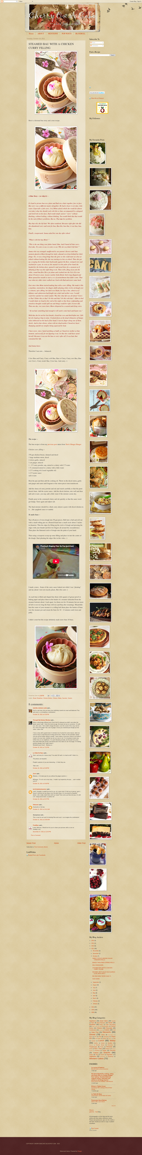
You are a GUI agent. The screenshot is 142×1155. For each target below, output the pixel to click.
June (94, 990)
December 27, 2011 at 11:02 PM (42, 831)
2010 (92, 1007)
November (96, 953)
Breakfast (40, 698)
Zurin (34, 773)
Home (31, 33)
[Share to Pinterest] (59, 696)
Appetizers (92, 1021)
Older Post (81, 843)
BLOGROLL (80, 33)
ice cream (98, 1038)
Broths (101, 1024)
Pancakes (110, 1045)
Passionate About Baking (98, 1100)
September (96, 982)
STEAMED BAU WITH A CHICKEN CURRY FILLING (102, 968)
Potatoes (107, 1048)
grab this (91, 1112)
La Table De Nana (38, 753)
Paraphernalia (93, 1047)
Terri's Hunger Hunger (73, 444)
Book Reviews (101, 1022)
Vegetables (110, 1054)
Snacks (70, 698)
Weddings (110, 1056)
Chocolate (109, 1028)
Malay (59, 698)
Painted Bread (100, 1045)
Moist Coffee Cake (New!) (98, 1101)
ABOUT (41, 33)
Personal (109, 1047)
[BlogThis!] (53, 696)
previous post (52, 444)
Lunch (101, 1040)
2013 (92, 943)
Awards (113, 1021)
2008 (92, 1012)
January (95, 1003)
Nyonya (91, 1045)
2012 (92, 946)
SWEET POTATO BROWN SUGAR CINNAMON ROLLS (102, 959)
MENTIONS (53, 33)
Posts (93, 42)
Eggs (90, 1036)
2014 (92, 940)
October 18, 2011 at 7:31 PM (41, 747)
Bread (34, 698)
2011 (92, 948)
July (94, 987)
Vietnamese (102, 1056)
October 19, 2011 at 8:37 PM (41, 799)
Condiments (92, 1030)
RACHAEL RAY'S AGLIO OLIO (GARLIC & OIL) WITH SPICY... (103, 972)
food (96, 1112)
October (95, 956)
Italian (109, 1038)
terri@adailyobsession (39, 789)
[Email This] (52, 696)
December (96, 951)
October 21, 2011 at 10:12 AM (41, 809)
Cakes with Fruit (95, 1026)
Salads (104, 1050)
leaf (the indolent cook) (40, 708)
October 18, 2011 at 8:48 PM (41, 768)
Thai (96, 1054)
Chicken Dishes (47, 698)
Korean (93, 1040)
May (94, 993)
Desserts (107, 1032)
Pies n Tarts (98, 1048)
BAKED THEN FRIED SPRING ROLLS (103, 962)
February (95, 1001)
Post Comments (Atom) (41, 847)
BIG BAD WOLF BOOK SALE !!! (101, 976)
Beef (92, 1022)
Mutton (103, 1043)
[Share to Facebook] (57, 696)
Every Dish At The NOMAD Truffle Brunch (102, 1081)
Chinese (55, 698)
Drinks (103, 1034)
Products (97, 1050)
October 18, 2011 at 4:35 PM (41, 714)
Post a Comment (35, 835)
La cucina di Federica (97, 1067)
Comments (95, 45)
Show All (113, 1105)
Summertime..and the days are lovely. (101, 1095)
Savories (64, 698)
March (95, 998)
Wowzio (91, 1110)
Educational (111, 1034)
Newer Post (31, 843)
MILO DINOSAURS (97, 965)
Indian (104, 1038)
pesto (90, 1048)
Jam (114, 1038)
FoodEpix (36, 825)
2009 (92, 1009)
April (94, 995)
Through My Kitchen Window (41, 720)
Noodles (110, 1043)
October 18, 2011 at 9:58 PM (41, 783)
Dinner (92, 1034)
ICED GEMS (96, 979)
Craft (114, 1030)
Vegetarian (92, 1056)
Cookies (106, 1030)
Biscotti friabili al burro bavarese (99, 1069)
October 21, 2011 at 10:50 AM (41, 819)
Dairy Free (95, 1032)
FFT (95, 1036)
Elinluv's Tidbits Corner (98, 1086)
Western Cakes (96, 1058)
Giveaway (106, 1036)
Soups (91, 1054)
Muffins (96, 1043)
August (95, 985)
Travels (102, 1054)
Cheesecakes (105, 1026)
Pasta (101, 1046)
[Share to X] (55, 696)
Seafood (95, 1052)
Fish (100, 1036)
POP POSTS (66, 33)
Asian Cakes (104, 1021)
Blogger (80, 1151)
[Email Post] (48, 695)
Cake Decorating (110, 1024)
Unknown (36, 804)
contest (100, 1030)
